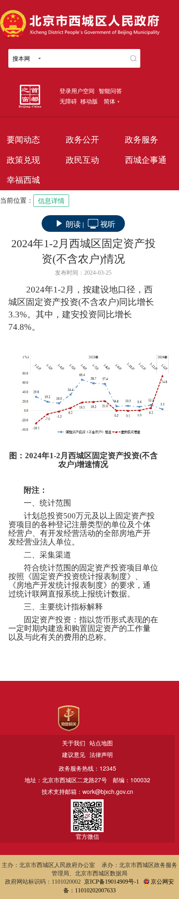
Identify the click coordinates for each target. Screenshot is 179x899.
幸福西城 (23, 179)
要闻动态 (23, 139)
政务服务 (141, 139)
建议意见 (73, 754)
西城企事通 (146, 160)
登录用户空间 (77, 90)
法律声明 (101, 754)
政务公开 (82, 139)
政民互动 (82, 160)
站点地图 (101, 743)
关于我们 (73, 743)
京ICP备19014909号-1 (111, 882)
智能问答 (110, 90)
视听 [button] (107, 223)
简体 (109, 101)
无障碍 (68, 101)
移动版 (89, 101)
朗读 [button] (73, 223)
